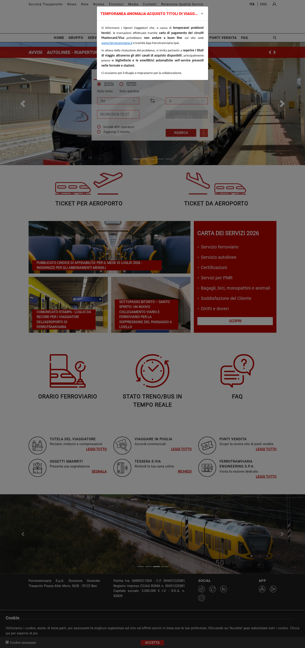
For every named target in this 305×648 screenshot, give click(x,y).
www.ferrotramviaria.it (116, 43)
